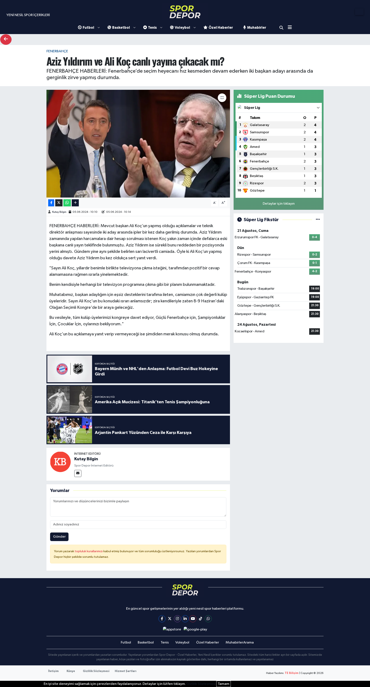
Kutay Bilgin (59, 212)
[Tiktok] (200, 618)
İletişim (53, 671)
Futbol (88, 27)
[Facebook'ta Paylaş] (51, 202)
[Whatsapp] (208, 618)
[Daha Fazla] (75, 202)
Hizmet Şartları (125, 671)
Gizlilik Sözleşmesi (96, 671)
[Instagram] (177, 618)
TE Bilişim (291, 673)
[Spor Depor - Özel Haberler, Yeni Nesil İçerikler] (185, 11)
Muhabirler (256, 27)
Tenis (152, 27)
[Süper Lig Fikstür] (318, 220)
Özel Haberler (221, 27)
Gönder (59, 536)
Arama (281, 27)
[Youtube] (192, 618)
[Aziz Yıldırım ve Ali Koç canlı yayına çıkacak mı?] (138, 143)
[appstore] (172, 629)
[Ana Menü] (291, 27)
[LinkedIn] (185, 618)
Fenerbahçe (57, 51)
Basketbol (121, 27)
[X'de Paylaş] (59, 202)
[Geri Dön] (6, 39)
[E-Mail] (77, 473)
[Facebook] (162, 618)
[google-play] (195, 629)
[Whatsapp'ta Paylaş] (67, 202)
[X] (169, 618)
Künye (71, 671)
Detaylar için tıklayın (279, 204)
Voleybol (182, 27)
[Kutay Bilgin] (60, 462)
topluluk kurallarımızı (89, 551)
